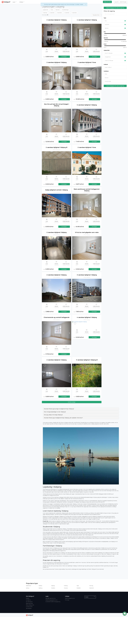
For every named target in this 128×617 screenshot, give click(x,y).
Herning (91, 585)
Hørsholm (91, 588)
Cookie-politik (29, 606)
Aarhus (27, 588)
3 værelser (59, 12)
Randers (53, 588)
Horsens (66, 588)
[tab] (81, 409)
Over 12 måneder (108, 53)
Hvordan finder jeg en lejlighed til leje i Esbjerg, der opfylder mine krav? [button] (63, 417)
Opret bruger (123, 1)
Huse (52, 9)
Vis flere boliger (71, 402)
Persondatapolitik (30, 605)
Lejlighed (107, 24)
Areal (105, 44)
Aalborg (40, 588)
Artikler (27, 598)
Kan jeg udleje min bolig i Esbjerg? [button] (53, 414)
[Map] (20, 310)
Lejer (14, 2)
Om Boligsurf (29, 601)
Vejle (78, 585)
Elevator (106, 77)
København (28, 585)
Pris (105, 31)
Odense (40, 585)
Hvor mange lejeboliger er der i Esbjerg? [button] (55, 411)
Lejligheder (45, 9)
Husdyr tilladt (108, 81)
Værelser (57, 9)
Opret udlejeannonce (70, 598)
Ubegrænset (107, 56)
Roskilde (78, 588)
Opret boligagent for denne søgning (115, 7)
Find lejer (67, 600)
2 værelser (52, 12)
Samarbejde (28, 608)
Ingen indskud (108, 67)
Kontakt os (28, 600)
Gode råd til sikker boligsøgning (53, 601)
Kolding (66, 585)
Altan (106, 74)
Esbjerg (53, 585)
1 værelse (45, 12)
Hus (106, 20)
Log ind (116, 1)
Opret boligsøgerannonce (51, 600)
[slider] (103, 33)
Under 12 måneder (109, 60)
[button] (45, 35)
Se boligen (64, 56)
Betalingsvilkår (29, 603)
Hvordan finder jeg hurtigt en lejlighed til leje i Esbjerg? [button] (59, 408)
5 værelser (74, 12)
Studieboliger (65, 9)
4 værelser (66, 12)
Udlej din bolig (107, 1)
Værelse (106, 28)
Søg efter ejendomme (51, 598)
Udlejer (21, 2)
